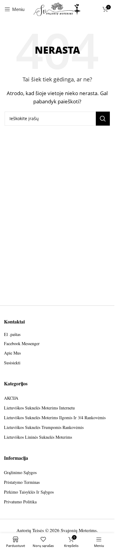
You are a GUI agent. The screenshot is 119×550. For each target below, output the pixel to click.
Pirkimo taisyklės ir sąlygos (29, 492)
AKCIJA (11, 398)
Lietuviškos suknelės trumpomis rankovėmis (44, 427)
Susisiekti (12, 363)
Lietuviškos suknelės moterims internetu (39, 408)
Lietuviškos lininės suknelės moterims (38, 437)
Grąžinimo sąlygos (20, 472)
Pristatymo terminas (22, 482)
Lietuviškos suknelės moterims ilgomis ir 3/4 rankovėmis (55, 417)
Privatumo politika (20, 502)
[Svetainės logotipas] (57, 8)
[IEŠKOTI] (103, 119)
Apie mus (12, 353)
